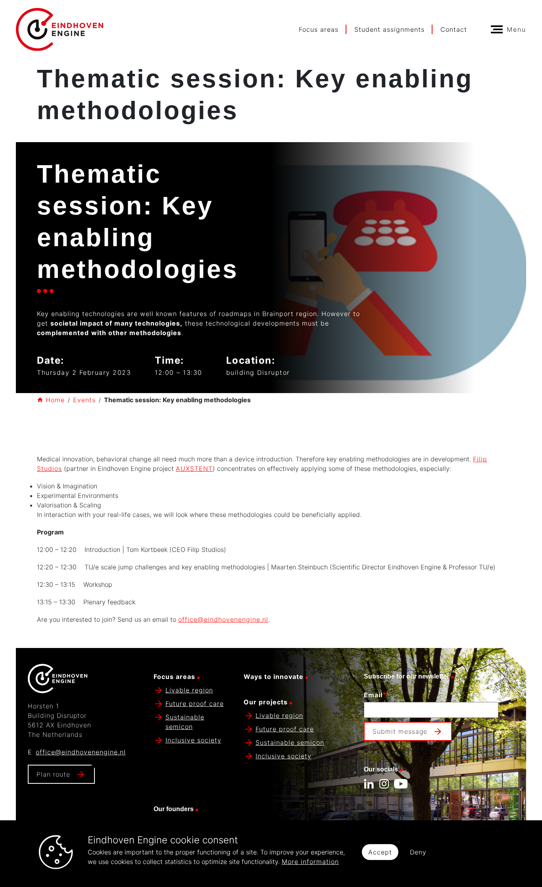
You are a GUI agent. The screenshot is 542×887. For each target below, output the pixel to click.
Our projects (266, 702)
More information (310, 862)
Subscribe (382, 751)
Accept (380, 852)
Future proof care (194, 704)
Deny (418, 852)
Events (84, 400)
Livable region (189, 690)
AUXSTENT (194, 468)
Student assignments (389, 29)
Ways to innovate (274, 677)
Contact (453, 29)
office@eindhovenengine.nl (223, 619)
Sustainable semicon (290, 742)
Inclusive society (193, 740)
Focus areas (318, 29)
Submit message (400, 731)
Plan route (53, 774)
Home (55, 400)
